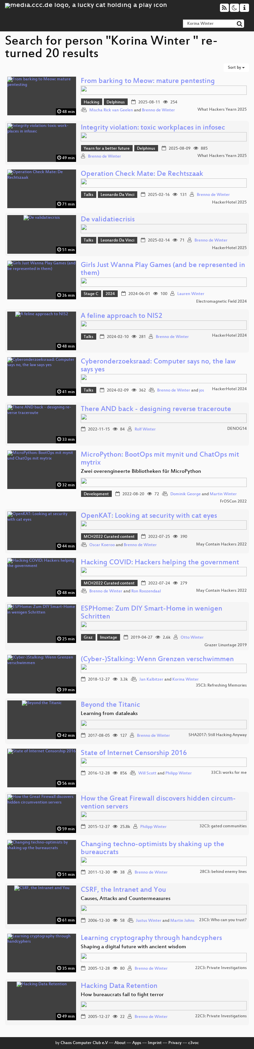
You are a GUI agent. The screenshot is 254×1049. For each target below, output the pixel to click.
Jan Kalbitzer (151, 679)
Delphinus (115, 102)
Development (96, 494)
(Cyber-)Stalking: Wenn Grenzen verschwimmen (157, 660)
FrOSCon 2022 (233, 501)
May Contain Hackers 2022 (221, 544)
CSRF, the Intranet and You (123, 890)
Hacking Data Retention (119, 986)
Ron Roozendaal (146, 591)
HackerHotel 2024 (229, 335)
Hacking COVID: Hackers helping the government (160, 563)
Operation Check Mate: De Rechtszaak (142, 174)
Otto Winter (192, 637)
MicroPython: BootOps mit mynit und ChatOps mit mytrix (160, 459)
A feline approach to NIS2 (121, 316)
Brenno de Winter (158, 110)
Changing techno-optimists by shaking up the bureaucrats (152, 849)
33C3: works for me (229, 772)
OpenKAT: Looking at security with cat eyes (149, 516)
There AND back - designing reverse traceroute (156, 409)
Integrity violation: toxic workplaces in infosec (153, 128)
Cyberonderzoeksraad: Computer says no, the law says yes (158, 366)
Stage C (91, 294)
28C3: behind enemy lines (223, 872)
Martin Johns (182, 920)
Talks (88, 195)
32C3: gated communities (223, 826)
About (120, 1043)
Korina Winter (185, 679)
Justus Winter (148, 920)
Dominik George (185, 494)
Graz (88, 637)
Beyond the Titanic (110, 705)
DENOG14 (237, 429)
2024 (110, 294)
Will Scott (147, 773)
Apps (136, 1043)
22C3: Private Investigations (221, 968)
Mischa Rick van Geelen (111, 110)
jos (201, 390)
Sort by (235, 67)
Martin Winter (223, 494)
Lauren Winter (190, 294)
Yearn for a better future (107, 148)
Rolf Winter (145, 429)
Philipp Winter (178, 773)
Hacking (91, 102)
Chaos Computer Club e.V (84, 1043)
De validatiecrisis (108, 220)
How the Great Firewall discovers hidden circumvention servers (158, 803)
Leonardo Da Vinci (117, 195)
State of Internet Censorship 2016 (134, 753)
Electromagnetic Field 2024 (221, 301)
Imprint (155, 1043)
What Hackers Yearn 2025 (222, 109)
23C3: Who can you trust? (223, 920)
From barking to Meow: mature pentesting (148, 81)
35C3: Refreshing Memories (221, 685)
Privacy (175, 1043)
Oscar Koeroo (102, 545)
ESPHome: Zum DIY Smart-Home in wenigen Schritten (151, 613)
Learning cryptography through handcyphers (151, 938)
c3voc (193, 1043)
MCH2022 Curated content (109, 537)
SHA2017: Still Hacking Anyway (218, 735)
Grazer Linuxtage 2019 (225, 645)
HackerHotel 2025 (229, 202)
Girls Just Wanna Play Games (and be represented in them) (163, 269)
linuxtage (108, 637)
